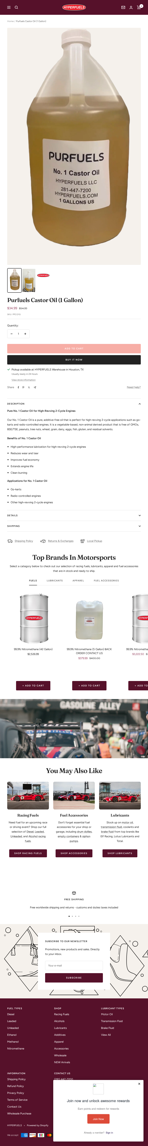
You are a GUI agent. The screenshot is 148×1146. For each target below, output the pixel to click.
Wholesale (60, 1055)
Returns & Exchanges (60, 541)
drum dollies (84, 831)
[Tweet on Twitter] (29, 387)
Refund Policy (15, 1086)
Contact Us (14, 1106)
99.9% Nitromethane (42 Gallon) (33, 649)
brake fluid (107, 831)
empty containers (68, 836)
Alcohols (59, 1021)
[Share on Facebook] (18, 387)
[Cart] (139, 7)
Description (16, 403)
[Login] (131, 7)
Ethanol (11, 1034)
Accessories (61, 1048)
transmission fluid (111, 827)
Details (12, 515)
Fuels (33, 580)
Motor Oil (107, 1014)
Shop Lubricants (120, 853)
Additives (60, 1034)
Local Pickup (94, 541)
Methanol (13, 1041)
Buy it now (74, 359)
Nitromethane (15, 1048)
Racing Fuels (61, 1014)
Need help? (134, 387)
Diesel (30, 831)
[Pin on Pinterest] (23, 387)
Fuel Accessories (106, 580)
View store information (24, 380)
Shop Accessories (74, 853)
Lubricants (55, 580)
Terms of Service (17, 1099)
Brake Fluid (107, 1028)
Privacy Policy (15, 1093)
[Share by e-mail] (35, 387)
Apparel (78, 580)
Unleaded (16, 836)
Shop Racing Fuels (28, 853)
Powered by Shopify (37, 1125)
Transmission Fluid (112, 1021)
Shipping (13, 526)
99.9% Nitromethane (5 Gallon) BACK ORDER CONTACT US (89, 651)
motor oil (127, 822)
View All (106, 1034)
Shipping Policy (24, 541)
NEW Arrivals (62, 1062)
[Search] (16, 7)
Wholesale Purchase (19, 1113)
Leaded (39, 831)
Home (10, 21)
